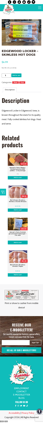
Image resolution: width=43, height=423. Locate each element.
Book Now (4, 421)
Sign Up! (35, 343)
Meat (15, 82)
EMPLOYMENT (21, 388)
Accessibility (14, 413)
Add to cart (16, 75)
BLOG (21, 398)
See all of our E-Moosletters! (21, 350)
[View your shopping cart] (33, 2)
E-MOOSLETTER (21, 394)
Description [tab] (10, 90)
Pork (22, 82)
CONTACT (21, 391)
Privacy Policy (27, 413)
